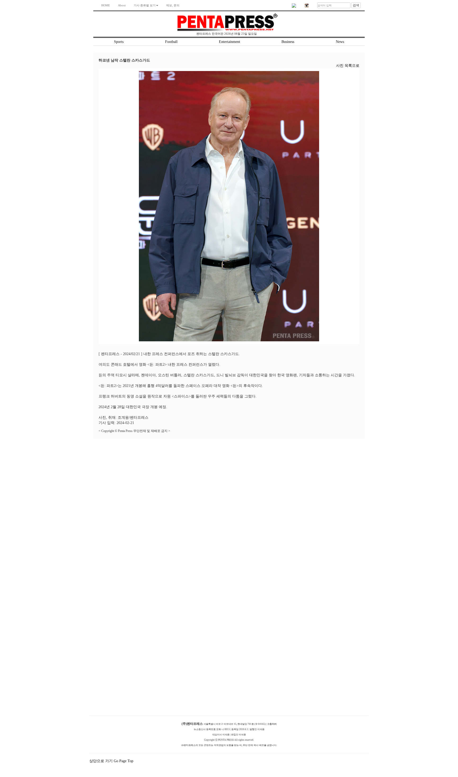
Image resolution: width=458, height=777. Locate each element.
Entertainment (229, 42)
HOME (105, 5)
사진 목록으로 (347, 66)
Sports (119, 42)
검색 (356, 5)
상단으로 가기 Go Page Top (111, 761)
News (340, 42)
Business (287, 42)
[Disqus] (229, 505)
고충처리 (272, 724)
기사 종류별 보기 (145, 5)
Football (171, 42)
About (122, 5)
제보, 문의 (172, 5)
